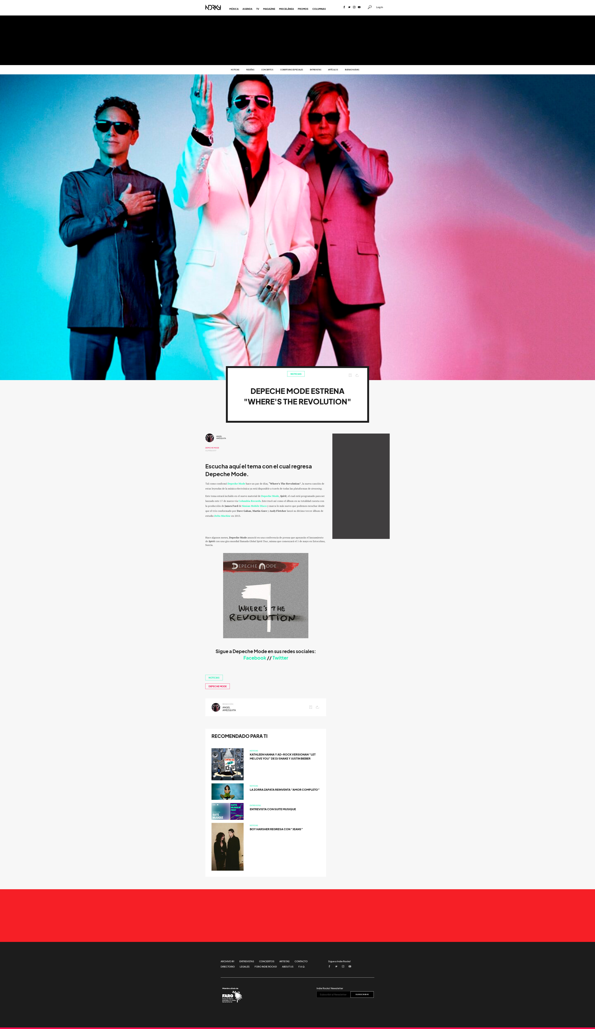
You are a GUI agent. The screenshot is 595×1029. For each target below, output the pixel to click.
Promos (303, 8)
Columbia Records (249, 501)
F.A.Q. (301, 966)
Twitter (280, 658)
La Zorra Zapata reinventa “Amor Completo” (285, 789)
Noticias (235, 69)
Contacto (301, 961)
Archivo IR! (227, 961)
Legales (245, 966)
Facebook (255, 658)
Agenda (247, 8)
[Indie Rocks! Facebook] (344, 7)
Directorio (228, 966)
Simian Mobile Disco (254, 506)
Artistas (284, 961)
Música (233, 8)
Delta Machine (222, 516)
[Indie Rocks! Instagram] (354, 7)
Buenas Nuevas (352, 69)
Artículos (333, 69)
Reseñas (250, 69)
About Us (287, 966)
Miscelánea (286, 8)
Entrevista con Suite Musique (273, 809)
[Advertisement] (297, 40)
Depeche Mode (212, 448)
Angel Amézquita (221, 437)
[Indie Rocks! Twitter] (349, 7)
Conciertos (267, 69)
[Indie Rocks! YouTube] (359, 7)
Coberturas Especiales (291, 69)
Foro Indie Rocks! (266, 966)
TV (257, 8)
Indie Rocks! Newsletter (330, 988)
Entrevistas (315, 69)
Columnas (319, 8)
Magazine (269, 8)
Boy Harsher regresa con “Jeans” (276, 829)
